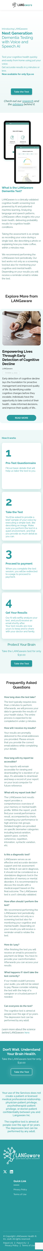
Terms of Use (20, 1194)
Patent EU (21, 1243)
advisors (18, 104)
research (27, 101)
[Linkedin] (11, 1172)
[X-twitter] (5, 1172)
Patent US (8, 1243)
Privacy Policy (20, 1189)
